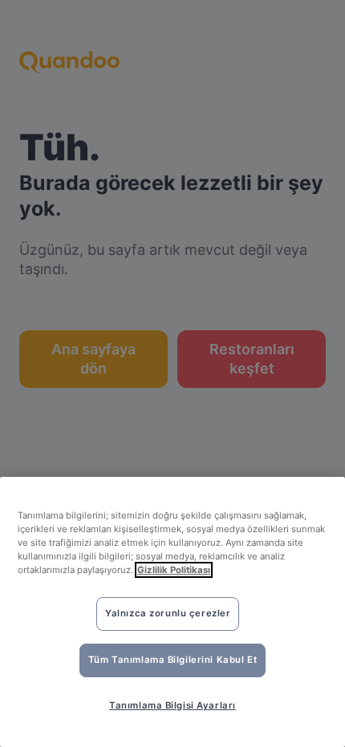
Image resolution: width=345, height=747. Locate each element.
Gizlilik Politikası (173, 569)
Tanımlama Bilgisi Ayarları (172, 705)
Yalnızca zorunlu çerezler (167, 613)
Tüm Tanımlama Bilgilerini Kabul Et (172, 659)
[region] (172, 612)
